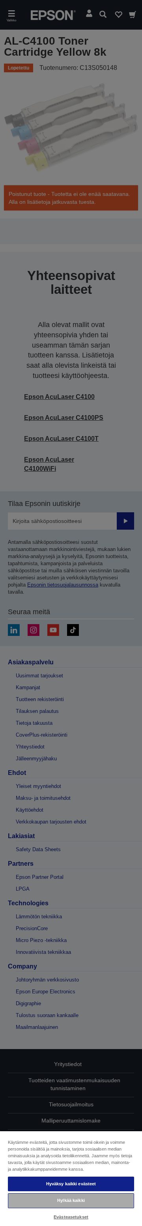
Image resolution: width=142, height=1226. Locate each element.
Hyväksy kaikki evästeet (71, 1183)
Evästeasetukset (71, 1217)
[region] (71, 1178)
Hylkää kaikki (70, 1200)
